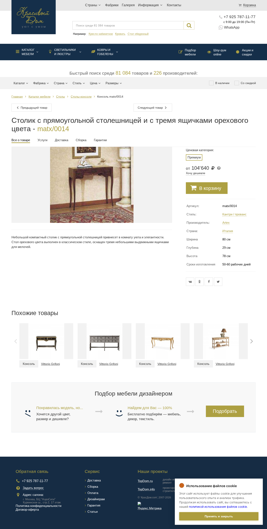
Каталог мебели (28, 52)
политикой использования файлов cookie (218, 506)
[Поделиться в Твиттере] (218, 282)
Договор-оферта (27, 509)
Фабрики (111, 5)
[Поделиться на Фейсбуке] (209, 282)
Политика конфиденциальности (38, 506)
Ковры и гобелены (105, 52)
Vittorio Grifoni (50, 364)
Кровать (120, 33)
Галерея (128, 5)
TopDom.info (146, 489)
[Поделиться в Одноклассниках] (200, 282)
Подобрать (225, 411)
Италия (227, 231)
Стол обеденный (138, 33)
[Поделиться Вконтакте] (190, 282)
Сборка (92, 486)
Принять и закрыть (219, 516)
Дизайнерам (96, 499)
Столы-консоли (81, 96)
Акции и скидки (247, 52)
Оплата (92, 493)
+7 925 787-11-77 (240, 17)
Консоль (29, 364)
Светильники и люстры (65, 52)
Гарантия (93, 505)
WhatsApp (231, 27)
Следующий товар (151, 107)
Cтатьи (92, 511)
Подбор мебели (190, 52)
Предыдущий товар (33, 107)
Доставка (94, 480)
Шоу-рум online (219, 52)
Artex (226, 222)
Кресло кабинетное (101, 33)
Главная (17, 96)
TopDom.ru (145, 481)
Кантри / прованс (234, 214)
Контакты (174, 5)
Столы (60, 96)
